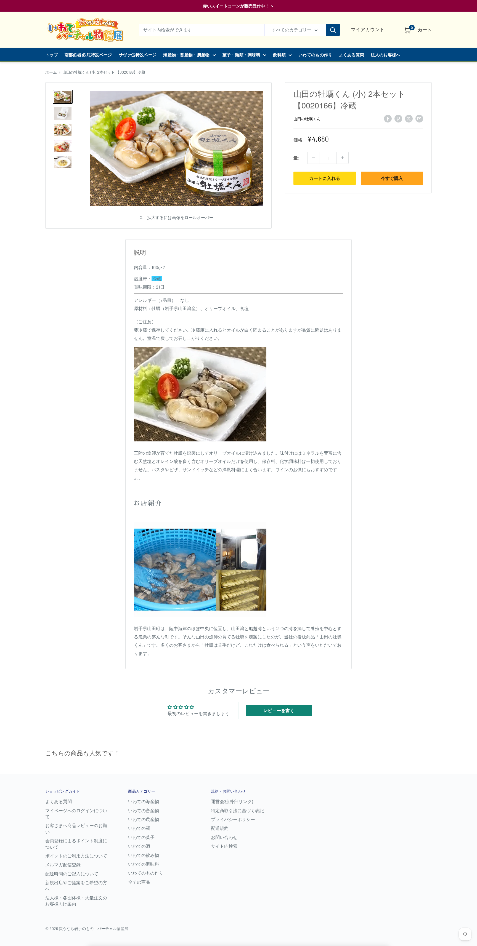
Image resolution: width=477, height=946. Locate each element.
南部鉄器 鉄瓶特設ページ (88, 54)
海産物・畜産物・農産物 (186, 54)
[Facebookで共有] (388, 118)
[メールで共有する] (419, 118)
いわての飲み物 (143, 855)
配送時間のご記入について (71, 873)
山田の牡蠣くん (306, 118)
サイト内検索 (224, 846)
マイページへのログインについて (76, 813)
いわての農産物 (143, 819)
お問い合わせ (224, 837)
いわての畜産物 (143, 810)
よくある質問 (351, 54)
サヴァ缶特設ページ (138, 54)
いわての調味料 (143, 864)
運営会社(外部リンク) (232, 801)
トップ (51, 54)
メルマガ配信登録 (63, 864)
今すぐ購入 (392, 178)
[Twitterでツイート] (409, 118)
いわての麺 (139, 828)
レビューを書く (278, 710)
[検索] (333, 30)
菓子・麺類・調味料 (241, 54)
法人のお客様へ (385, 54)
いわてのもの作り (315, 54)
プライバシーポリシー (233, 819)
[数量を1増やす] (342, 158)
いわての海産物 (143, 801)
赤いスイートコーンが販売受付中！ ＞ (238, 5)
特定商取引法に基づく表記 (237, 810)
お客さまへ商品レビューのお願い (76, 828)
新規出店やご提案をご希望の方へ (76, 885)
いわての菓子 (141, 837)
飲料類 (279, 54)
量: (296, 157)
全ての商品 (139, 881)
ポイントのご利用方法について (76, 855)
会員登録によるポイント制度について (76, 843)
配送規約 (220, 828)
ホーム (51, 72)
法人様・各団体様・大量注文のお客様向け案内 (76, 900)
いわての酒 (139, 846)
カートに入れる (324, 178)
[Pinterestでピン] (398, 118)
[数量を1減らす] (313, 158)
